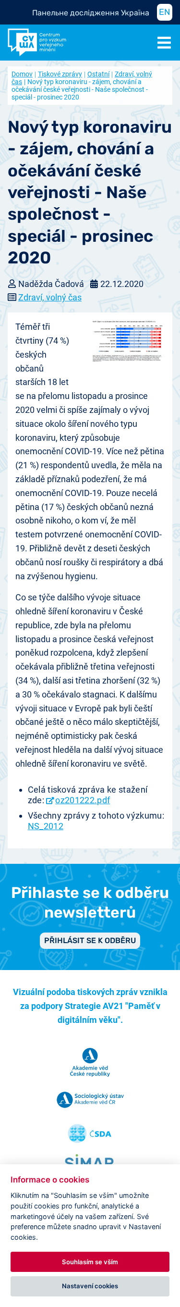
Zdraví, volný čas (50, 297)
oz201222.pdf (82, 800)
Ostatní (98, 74)
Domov (22, 74)
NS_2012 (45, 826)
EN (164, 12)
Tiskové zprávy (60, 74)
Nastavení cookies (90, 1286)
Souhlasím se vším (90, 1262)
